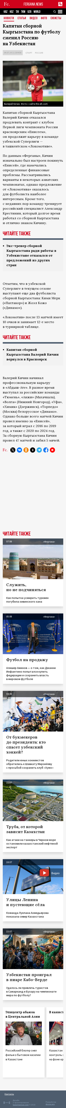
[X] (12, 450)
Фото (44, 18)
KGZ (12, 12)
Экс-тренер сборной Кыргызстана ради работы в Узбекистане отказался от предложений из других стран (31, 255)
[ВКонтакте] (19, 450)
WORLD (37, 12)
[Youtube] (52, 450)
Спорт (28, 52)
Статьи (22, 18)
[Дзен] (32, 450)
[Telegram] (39, 450)
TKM (23, 12)
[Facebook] (45, 450)
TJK (17, 12)
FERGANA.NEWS (33, 4)
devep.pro (50, 1104)
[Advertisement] (33, 494)
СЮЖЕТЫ (56, 18)
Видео (34, 18)
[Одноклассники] (26, 450)
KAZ (6, 12)
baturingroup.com (21, 1105)
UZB (29, 12)
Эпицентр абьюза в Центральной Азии (23, 1014)
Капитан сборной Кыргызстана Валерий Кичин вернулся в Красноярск (32, 354)
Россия (39, 52)
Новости (9, 18)
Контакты (9, 1094)
